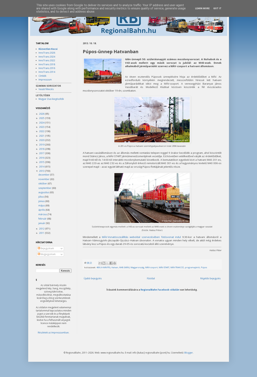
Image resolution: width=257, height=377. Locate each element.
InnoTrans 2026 (47, 52)
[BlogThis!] (104, 263)
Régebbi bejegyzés (210, 278)
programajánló (192, 267)
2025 (42, 118)
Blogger (188, 352)
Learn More (202, 8)
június (41, 201)
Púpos (204, 267)
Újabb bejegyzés (93, 278)
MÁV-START (164, 267)
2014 (42, 166)
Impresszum (45, 79)
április (42, 209)
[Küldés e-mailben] (100, 263)
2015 (42, 162)
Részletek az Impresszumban (53, 332)
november (44, 179)
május (41, 205)
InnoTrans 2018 (47, 64)
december (44, 174)
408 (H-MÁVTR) (103, 267)
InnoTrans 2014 (47, 71)
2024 (42, 122)
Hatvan (114, 267)
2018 (42, 149)
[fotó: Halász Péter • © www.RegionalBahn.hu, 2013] (103, 71)
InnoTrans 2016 (47, 68)
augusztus (44, 192)
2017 (42, 153)
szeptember (45, 188)
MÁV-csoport (151, 267)
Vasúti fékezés (46, 89)
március (42, 214)
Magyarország (137, 267)
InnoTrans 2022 (47, 60)
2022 (42, 131)
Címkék (42, 75)
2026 (42, 113)
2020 (42, 140)
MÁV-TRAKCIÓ (177, 267)
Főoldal (151, 278)
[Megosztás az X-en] (107, 263)
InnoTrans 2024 (47, 56)
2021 (42, 135)
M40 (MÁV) (124, 267)
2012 (42, 228)
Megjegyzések (48, 254)
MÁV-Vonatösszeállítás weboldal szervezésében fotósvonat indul (141, 237)
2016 (42, 157)
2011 (42, 233)
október (43, 183)
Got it (217, 8)
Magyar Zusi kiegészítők (51, 99)
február (42, 218)
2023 (42, 127)
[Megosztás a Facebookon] (111, 263)
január (42, 223)
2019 (42, 144)
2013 (42, 171)
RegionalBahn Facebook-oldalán (160, 289)
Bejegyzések (47, 248)
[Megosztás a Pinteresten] (114, 263)
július (41, 196)
